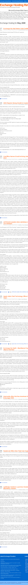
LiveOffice (20, 159)
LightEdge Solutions (22, 489)
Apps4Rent (3, 561)
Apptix (20, 299)
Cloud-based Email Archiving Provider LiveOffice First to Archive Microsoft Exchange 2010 (11, 575)
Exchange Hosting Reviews (5, 1)
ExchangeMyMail (22, 29)
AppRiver (20, 224)
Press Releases (21, 104)
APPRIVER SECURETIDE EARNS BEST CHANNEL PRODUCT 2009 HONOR (10, 571)
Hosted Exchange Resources (17, 1)
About (25, 1)
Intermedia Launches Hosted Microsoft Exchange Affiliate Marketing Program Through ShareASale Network (11, 566)
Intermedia (20, 399)
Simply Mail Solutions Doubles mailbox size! (8, 567)
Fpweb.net (20, 452)
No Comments (4, 98)
